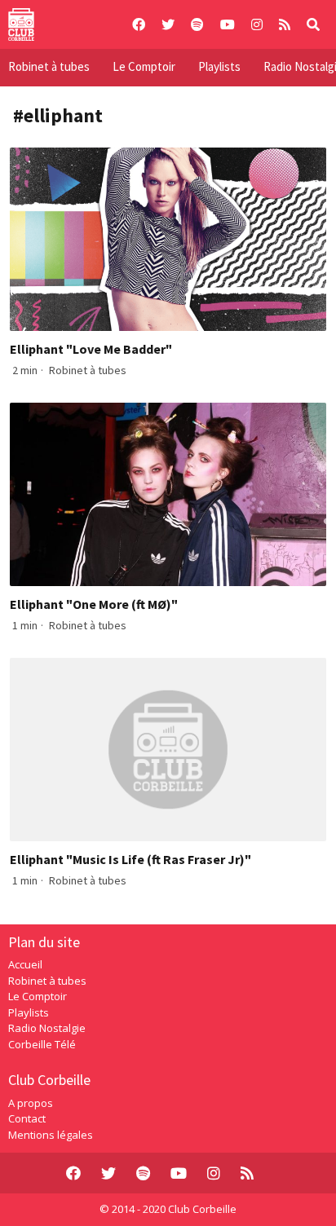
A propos (30, 1103)
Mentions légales (50, 1134)
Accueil (25, 964)
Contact (27, 1118)
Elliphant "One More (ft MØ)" (94, 604)
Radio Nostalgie (47, 1028)
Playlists (219, 66)
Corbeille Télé (42, 1044)
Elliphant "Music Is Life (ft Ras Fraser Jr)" (130, 859)
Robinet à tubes (49, 66)
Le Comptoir (144, 66)
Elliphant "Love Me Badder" (91, 349)
